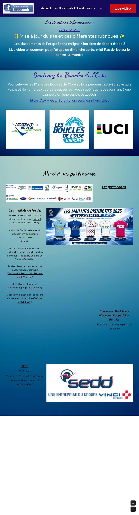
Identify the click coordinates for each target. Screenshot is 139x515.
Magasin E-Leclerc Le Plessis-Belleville (29, 257)
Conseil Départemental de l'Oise (26, 220)
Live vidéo (123, 8)
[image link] (18, 8)
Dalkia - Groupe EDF (30, 300)
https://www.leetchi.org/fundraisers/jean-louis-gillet (69, 100)
